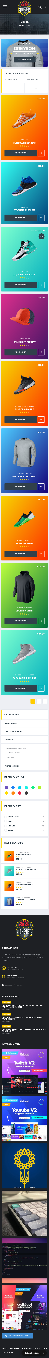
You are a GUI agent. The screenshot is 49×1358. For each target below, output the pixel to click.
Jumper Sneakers (24, 409)
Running (20, 541)
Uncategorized (11, 766)
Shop (44, 1348)
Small (10, 830)
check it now (24, 60)
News (37, 1348)
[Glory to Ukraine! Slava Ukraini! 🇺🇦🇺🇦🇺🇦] (24, 1165)
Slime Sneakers (24, 543)
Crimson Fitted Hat (24, 342)
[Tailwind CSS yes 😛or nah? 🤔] (24, 1260)
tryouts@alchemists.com (16, 978)
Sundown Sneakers (24, 143)
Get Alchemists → (32, 1353)
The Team (14, 1348)
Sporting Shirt (24, 611)
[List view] (36, 88)
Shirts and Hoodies (24, 473)
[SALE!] (24, 250)
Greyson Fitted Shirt (24, 476)
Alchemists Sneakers (16, 748)
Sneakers (24, 140)
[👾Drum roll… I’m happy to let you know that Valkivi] (24, 1307)
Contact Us (7, 1352)
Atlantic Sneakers (24, 210)
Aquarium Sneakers (24, 274)
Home (4, 1348)
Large (10, 821)
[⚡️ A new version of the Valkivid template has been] (24, 1118)
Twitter (19, 985)
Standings (27, 1348)
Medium (11, 826)
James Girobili (20, 406)
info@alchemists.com (15, 969)
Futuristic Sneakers (24, 678)
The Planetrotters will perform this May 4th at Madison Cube (22, 1006)
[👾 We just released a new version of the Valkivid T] (24, 1071)
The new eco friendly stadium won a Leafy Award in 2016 (23, 1018)
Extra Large (13, 817)
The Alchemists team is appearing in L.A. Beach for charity (24, 1030)
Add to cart (21, 153)
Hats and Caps (24, 339)
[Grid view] (12, 88)
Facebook (8, 985)
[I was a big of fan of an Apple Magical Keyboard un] (24, 1213)
